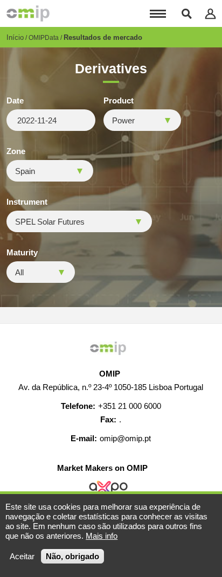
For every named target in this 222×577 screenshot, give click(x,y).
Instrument (26, 202)
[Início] (28, 13)
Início (15, 37)
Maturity (22, 252)
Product (118, 100)
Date (15, 100)
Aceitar (22, 556)
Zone (15, 151)
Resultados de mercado (103, 37)
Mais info (101, 535)
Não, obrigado (72, 556)
